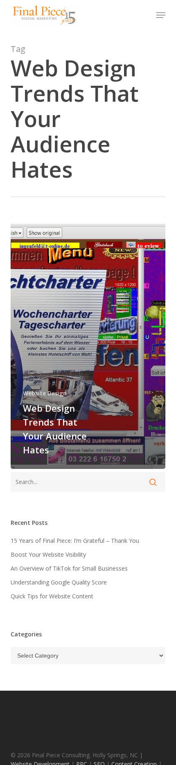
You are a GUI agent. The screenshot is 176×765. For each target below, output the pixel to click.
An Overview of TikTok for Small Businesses (69, 568)
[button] (160, 15)
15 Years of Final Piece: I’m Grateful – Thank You (75, 540)
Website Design (45, 393)
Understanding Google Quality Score (59, 582)
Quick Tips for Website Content (52, 596)
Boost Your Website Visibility (48, 554)
